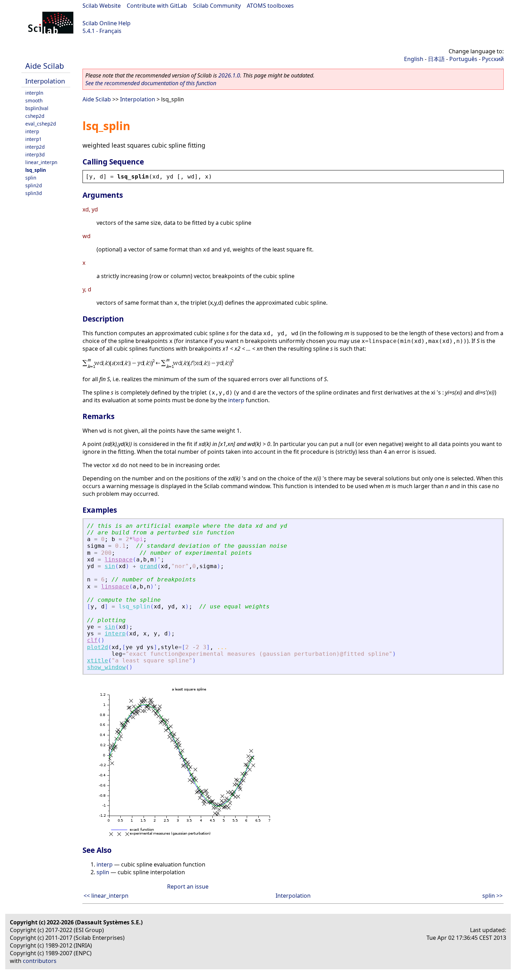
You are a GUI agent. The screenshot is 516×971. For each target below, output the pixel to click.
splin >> (492, 895)
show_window (106, 667)
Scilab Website (101, 5)
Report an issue (188, 886)
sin (110, 566)
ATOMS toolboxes (270, 5)
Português (463, 59)
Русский (493, 59)
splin (30, 177)
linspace (119, 559)
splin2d (33, 185)
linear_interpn (41, 162)
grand (148, 566)
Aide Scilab (44, 66)
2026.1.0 (229, 75)
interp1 (33, 139)
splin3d (33, 193)
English (413, 59)
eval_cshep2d (40, 123)
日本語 (436, 59)
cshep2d (34, 116)
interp (32, 131)
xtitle (97, 660)
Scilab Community (217, 5)
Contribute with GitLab (157, 5)
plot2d (97, 647)
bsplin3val (36, 108)
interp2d (35, 146)
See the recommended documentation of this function (150, 83)
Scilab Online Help (106, 23)
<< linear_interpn (106, 895)
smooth (33, 100)
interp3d (35, 154)
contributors (40, 961)
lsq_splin (35, 170)
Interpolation (45, 80)
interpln (34, 92)
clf (92, 640)
